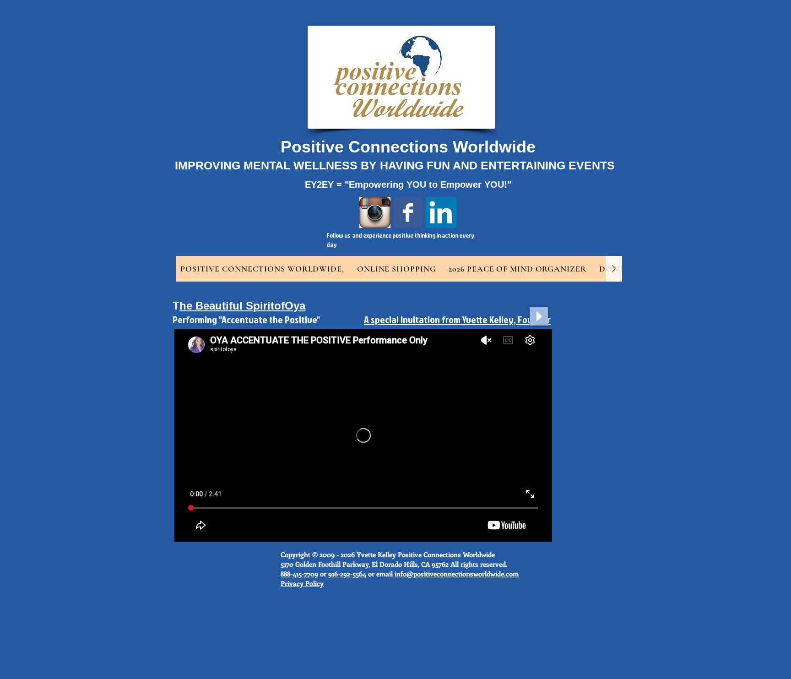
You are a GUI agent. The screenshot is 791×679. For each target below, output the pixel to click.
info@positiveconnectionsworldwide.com (457, 573)
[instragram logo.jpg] (374, 212)
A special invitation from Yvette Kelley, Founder (457, 319)
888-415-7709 (299, 573)
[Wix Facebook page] (407, 212)
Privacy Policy (302, 583)
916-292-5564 (347, 573)
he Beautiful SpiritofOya (242, 305)
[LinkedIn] (440, 212)
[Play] (539, 316)
